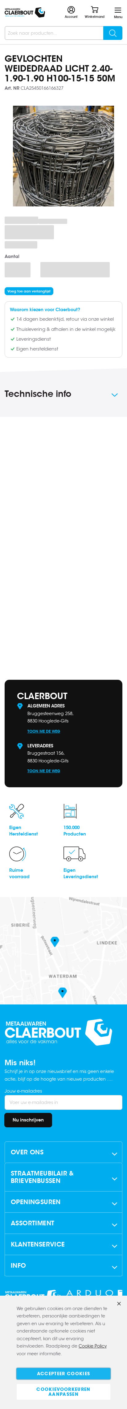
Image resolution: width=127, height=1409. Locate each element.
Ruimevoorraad (19, 873)
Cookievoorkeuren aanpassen (63, 1392)
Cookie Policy (93, 1346)
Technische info (38, 393)
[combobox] (63, 33)
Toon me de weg (43, 731)
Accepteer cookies (63, 1373)
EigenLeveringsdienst (80, 873)
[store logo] (25, 12)
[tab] (63, 395)
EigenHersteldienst (23, 831)
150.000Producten (74, 831)
